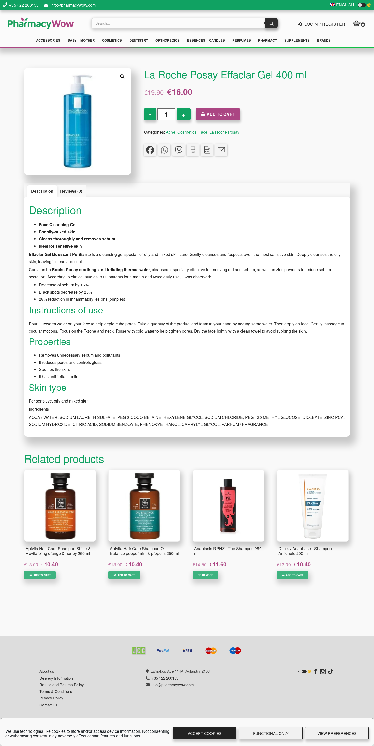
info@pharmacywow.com (73, 5)
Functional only (271, 733)
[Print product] (193, 150)
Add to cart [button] (42, 575)
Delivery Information (56, 678)
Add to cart (221, 114)
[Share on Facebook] (150, 150)
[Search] (271, 23)
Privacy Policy (51, 697)
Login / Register (324, 23)
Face (202, 132)
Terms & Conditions (55, 691)
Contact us (48, 704)
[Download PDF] (207, 150)
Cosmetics (186, 132)
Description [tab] (42, 191)
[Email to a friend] (221, 150)
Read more (205, 575)
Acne (170, 132)
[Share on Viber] (178, 150)
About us (46, 671)
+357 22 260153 (24, 5)
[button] (122, 76)
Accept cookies (205, 733)
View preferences (337, 733)
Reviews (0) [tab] (71, 191)
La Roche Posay (224, 132)
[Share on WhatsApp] (164, 150)
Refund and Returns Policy (61, 684)
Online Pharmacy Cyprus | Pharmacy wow (41, 23)
